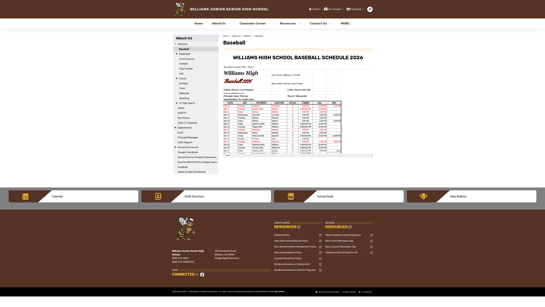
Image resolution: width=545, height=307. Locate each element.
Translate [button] (356, 9)
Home (198, 23)
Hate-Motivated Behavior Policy (291, 240)
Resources (288, 23)
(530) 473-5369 (180, 258)
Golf (181, 73)
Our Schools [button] (335, 9)
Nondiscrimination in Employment (292, 264)
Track (182, 88)
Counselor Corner (253, 23)
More (345, 23)
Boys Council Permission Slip (340, 246)
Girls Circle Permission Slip (339, 240)
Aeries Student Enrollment (192, 172)
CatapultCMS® (260, 292)
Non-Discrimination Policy (329, 292)
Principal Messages (188, 137)
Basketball (184, 54)
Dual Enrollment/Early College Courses (198, 162)
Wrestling (184, 98)
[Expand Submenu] (175, 44)
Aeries (181, 108)
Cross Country (186, 59)
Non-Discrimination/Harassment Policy (295, 246)
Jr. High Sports (187, 103)
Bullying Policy (282, 235)
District (316, 9)
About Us (219, 23)
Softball (183, 83)
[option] (73, 196)
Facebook (183, 167)
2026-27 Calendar (187, 123)
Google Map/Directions (227, 258)
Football (183, 63)
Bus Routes (184, 118)
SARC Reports (185, 142)
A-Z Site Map (366, 292)
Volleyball (184, 93)
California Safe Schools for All (341, 252)
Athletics (182, 44)
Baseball (184, 49)
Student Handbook (188, 152)
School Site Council (188, 147)
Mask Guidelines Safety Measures (343, 235)
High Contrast (350, 292)
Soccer (182, 78)
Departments (185, 127)
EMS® (270, 292)
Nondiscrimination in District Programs (295, 270)
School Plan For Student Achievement (198, 157)
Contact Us (318, 23)
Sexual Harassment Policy (288, 252)
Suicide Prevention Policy (287, 258)
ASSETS (182, 113)
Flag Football (186, 68)
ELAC (180, 132)
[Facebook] (202, 275)
